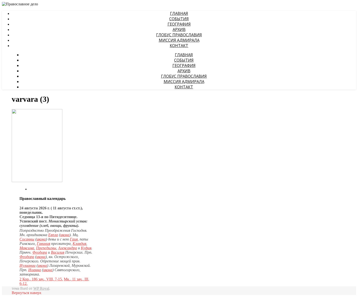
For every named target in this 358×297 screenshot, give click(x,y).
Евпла (53, 235)
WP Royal (41, 288)
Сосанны (26, 239)
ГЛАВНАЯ (179, 13)
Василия (57, 252)
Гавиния (43, 243)
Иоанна (34, 270)
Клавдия (79, 243)
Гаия (74, 239)
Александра (67, 248)
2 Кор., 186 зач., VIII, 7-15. (41, 279)
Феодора (39, 252)
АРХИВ (179, 29)
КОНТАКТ (179, 45)
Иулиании (27, 265)
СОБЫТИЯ (179, 18)
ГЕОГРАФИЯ (179, 24)
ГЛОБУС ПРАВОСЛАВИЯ (179, 34)
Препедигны (46, 248)
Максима (26, 248)
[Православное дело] (20, 4)
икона (64, 235)
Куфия (86, 248)
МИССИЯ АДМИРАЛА (179, 40)
